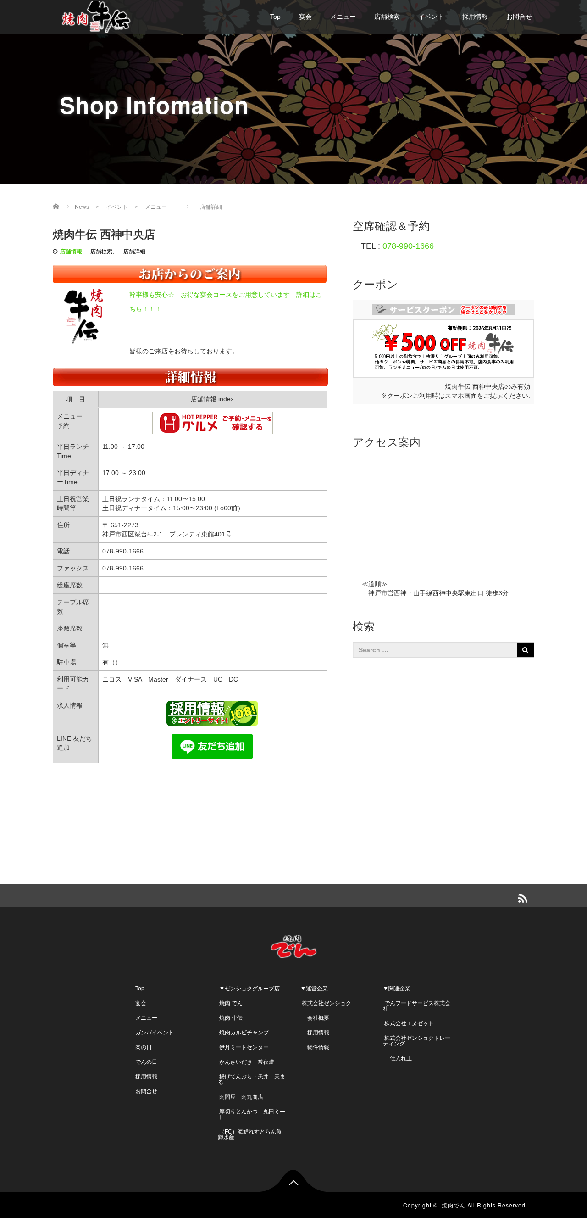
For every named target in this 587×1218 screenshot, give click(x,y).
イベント (431, 16)
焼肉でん (453, 1205)
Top (275, 16)
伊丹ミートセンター (243, 1047)
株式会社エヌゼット (408, 1023)
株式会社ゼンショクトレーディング (416, 1041)
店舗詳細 (208, 207)
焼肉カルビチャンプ (243, 1032)
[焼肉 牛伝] (96, 15)
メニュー (343, 16)
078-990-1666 (408, 246)
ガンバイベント (154, 1032)
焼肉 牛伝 (230, 1018)
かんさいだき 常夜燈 (246, 1062)
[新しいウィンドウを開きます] (443, 309)
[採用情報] (212, 712)
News (82, 207)
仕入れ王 (397, 1058)
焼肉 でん (230, 1003)
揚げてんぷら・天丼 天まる (251, 1079)
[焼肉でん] (293, 945)
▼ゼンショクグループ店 (249, 988)
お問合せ (519, 16)
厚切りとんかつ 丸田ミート (251, 1114)
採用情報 (475, 16)
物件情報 (314, 1047)
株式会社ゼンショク (325, 1003)
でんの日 (146, 1062)
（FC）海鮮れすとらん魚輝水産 (250, 1134)
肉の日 (143, 1047)
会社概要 (314, 1018)
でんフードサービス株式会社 (416, 1006)
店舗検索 (387, 16)
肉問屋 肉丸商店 (240, 1097)
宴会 (305, 16)
